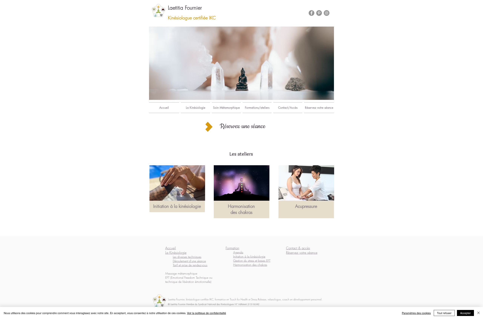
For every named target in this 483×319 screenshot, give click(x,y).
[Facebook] (311, 13)
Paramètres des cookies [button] (416, 313)
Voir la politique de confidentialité (206, 313)
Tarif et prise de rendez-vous (190, 265)
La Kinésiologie (175, 252)
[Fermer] (478, 313)
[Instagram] (326, 13)
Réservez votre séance (301, 252)
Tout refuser (444, 313)
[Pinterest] (319, 13)
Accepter (465, 313)
